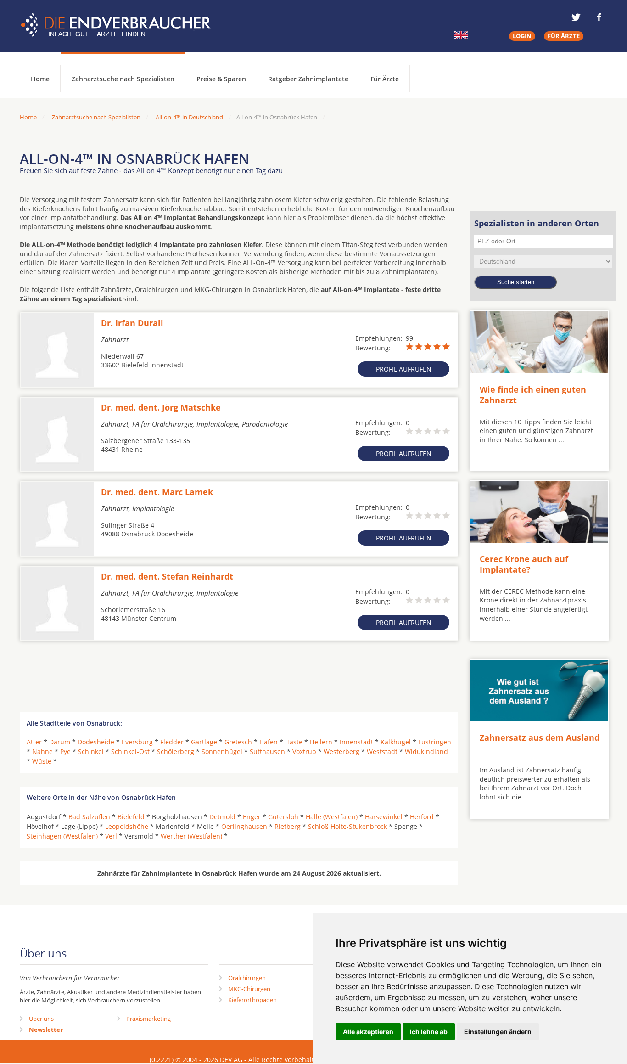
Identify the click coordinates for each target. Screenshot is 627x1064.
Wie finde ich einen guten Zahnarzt (533, 394)
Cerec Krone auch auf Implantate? (524, 564)
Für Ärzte (384, 78)
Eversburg (137, 741)
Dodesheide (96, 741)
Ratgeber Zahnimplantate (308, 78)
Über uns (41, 1018)
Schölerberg (175, 751)
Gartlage (204, 741)
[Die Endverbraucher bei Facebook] (599, 17)
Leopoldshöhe (126, 826)
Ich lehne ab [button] (429, 1032)
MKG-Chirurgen (249, 989)
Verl (111, 836)
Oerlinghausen (244, 826)
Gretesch (238, 741)
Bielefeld (131, 816)
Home (28, 117)
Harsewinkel (384, 816)
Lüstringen (434, 741)
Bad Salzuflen (89, 816)
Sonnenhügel (222, 751)
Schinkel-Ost (130, 751)
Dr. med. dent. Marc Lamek (157, 491)
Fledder (172, 741)
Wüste (41, 761)
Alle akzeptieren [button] (368, 1032)
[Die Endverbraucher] (122, 25)
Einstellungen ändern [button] (498, 1032)
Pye (65, 751)
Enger (252, 816)
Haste (293, 741)
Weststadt (382, 751)
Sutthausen (267, 751)
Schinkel (91, 751)
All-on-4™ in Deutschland (189, 117)
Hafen (268, 741)
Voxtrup (304, 751)
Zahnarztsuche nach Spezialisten (123, 78)
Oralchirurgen (247, 978)
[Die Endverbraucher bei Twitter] (576, 17)
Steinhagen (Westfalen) (62, 836)
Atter (34, 741)
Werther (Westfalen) (191, 836)
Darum (59, 741)
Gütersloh (283, 816)
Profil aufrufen (403, 369)
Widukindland (426, 751)
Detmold (222, 816)
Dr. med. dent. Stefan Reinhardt (167, 576)
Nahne (42, 751)
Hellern (321, 741)
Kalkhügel (396, 741)
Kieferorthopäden (252, 1000)
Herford (422, 816)
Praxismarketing (148, 1018)
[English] (461, 35)
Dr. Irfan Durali (132, 322)
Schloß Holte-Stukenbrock (347, 826)
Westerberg (341, 751)
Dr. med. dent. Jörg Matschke (161, 407)
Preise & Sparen (221, 78)
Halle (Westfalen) (332, 816)
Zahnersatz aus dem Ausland (539, 737)
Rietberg (287, 826)
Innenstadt (356, 741)
